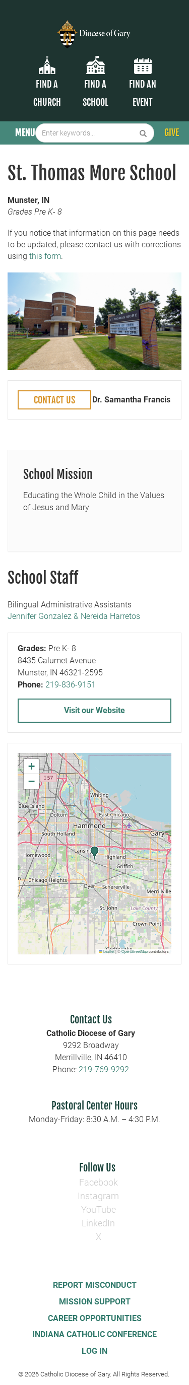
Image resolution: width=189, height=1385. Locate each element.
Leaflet (108, 951)
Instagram (98, 1196)
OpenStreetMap (134, 951)
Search (143, 133)
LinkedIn (98, 1223)
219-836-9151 (70, 684)
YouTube (98, 1209)
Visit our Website (94, 710)
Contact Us (54, 399)
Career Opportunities (95, 1318)
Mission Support (95, 1301)
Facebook (98, 1182)
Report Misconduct (95, 1285)
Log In (94, 1351)
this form (45, 256)
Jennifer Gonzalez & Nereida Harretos (74, 616)
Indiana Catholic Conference (94, 1334)
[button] (95, 854)
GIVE (171, 132)
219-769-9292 (104, 1069)
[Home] (94, 28)
